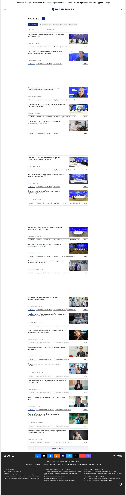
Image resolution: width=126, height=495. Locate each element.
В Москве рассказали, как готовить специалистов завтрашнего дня (46, 35)
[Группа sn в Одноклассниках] (57, 456)
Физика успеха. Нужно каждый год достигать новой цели (46, 398)
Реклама (37, 464)
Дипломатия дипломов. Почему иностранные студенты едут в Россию (44, 192)
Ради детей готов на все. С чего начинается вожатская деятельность (43, 415)
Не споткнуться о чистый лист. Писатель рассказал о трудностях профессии (47, 431)
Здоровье (71, 461)
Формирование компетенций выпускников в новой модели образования (46, 175)
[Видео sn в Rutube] (63, 456)
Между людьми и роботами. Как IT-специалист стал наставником (46, 348)
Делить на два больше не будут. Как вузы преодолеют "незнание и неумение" (47, 105)
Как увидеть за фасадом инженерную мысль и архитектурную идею (44, 245)
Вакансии (6, 473)
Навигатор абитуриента (60, 24)
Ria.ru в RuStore (83, 464)
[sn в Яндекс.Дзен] (44, 456)
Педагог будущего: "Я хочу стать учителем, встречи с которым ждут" (47, 381)
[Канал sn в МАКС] (38, 456)
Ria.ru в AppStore (71, 464)
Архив (99, 464)
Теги (77, 461)
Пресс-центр (60, 464)
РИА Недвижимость (45, 24)
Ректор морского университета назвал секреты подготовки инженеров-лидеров (45, 52)
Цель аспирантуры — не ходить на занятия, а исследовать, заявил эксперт (44, 122)
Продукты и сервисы (48, 464)
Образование (51, 461)
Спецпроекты (29, 464)
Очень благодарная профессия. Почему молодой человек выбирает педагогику (45, 331)
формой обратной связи (91, 475)
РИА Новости (73, 24)
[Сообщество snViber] (88, 456)
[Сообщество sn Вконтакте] (50, 456)
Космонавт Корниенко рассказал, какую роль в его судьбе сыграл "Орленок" (46, 261)
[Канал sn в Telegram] (69, 456)
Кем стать (33, 18)
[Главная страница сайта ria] (63, 9)
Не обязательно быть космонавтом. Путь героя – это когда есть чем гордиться (47, 315)
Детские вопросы (62, 461)
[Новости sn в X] (76, 456)
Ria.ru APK (92, 464)
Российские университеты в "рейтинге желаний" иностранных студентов (45, 228)
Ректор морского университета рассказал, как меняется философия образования (44, 88)
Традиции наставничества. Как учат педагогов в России (45, 365)
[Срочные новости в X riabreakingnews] (82, 456)
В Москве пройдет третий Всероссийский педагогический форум (43, 298)
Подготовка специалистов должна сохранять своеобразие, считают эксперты (44, 158)
